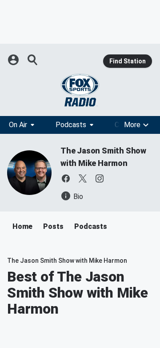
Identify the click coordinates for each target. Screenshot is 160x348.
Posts (53, 226)
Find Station (127, 61)
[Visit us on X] (82, 178)
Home (22, 226)
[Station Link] (80, 90)
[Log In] (14, 59)
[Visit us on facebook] (65, 178)
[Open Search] (33, 59)
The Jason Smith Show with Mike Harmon (67, 260)
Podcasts (71, 124)
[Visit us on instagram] (99, 178)
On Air (18, 124)
